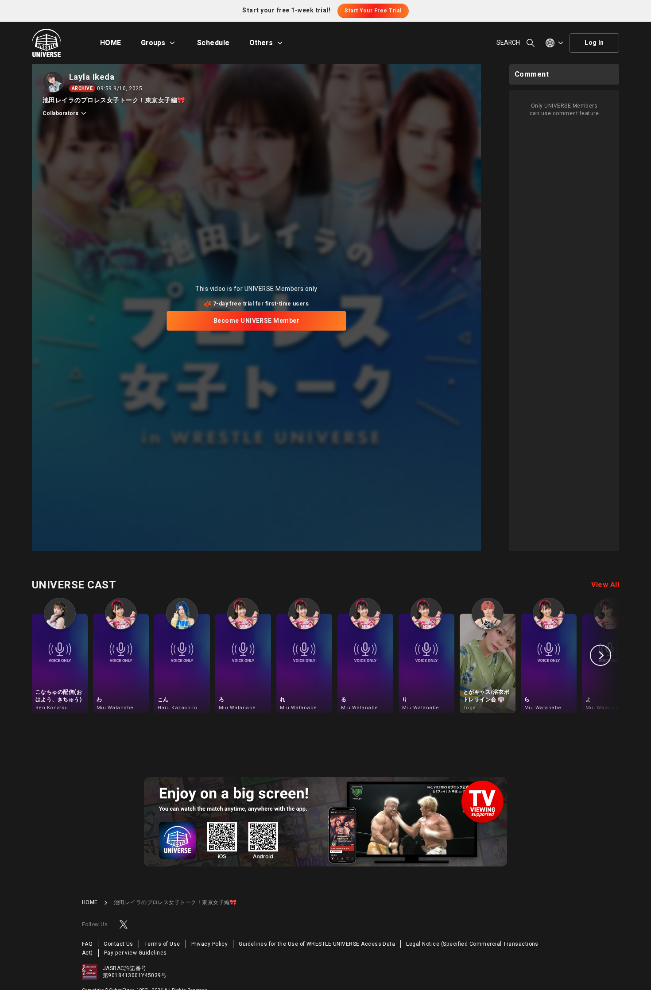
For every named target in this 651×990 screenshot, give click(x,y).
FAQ (87, 944)
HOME (110, 43)
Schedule (213, 43)
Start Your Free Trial (373, 11)
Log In (594, 42)
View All (605, 585)
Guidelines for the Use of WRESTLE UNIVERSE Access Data (317, 944)
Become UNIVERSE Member (256, 320)
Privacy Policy (209, 944)
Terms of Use (162, 944)
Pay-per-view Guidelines (135, 953)
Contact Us (118, 944)
